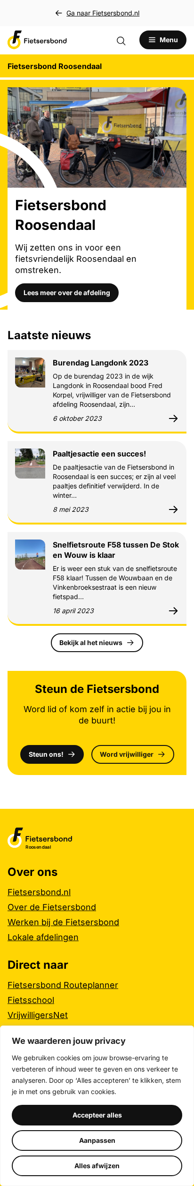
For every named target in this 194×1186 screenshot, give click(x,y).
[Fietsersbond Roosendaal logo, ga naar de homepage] (37, 39)
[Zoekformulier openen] (126, 40)
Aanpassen (97, 1140)
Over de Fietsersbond (52, 907)
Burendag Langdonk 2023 (100, 362)
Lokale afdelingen (43, 937)
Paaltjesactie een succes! (99, 453)
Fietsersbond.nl (39, 892)
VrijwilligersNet (38, 1015)
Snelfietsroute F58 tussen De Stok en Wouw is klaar (116, 550)
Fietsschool (31, 1000)
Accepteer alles (97, 1115)
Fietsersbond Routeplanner (63, 985)
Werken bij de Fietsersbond (63, 922)
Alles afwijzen (97, 1166)
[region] (97, 1106)
